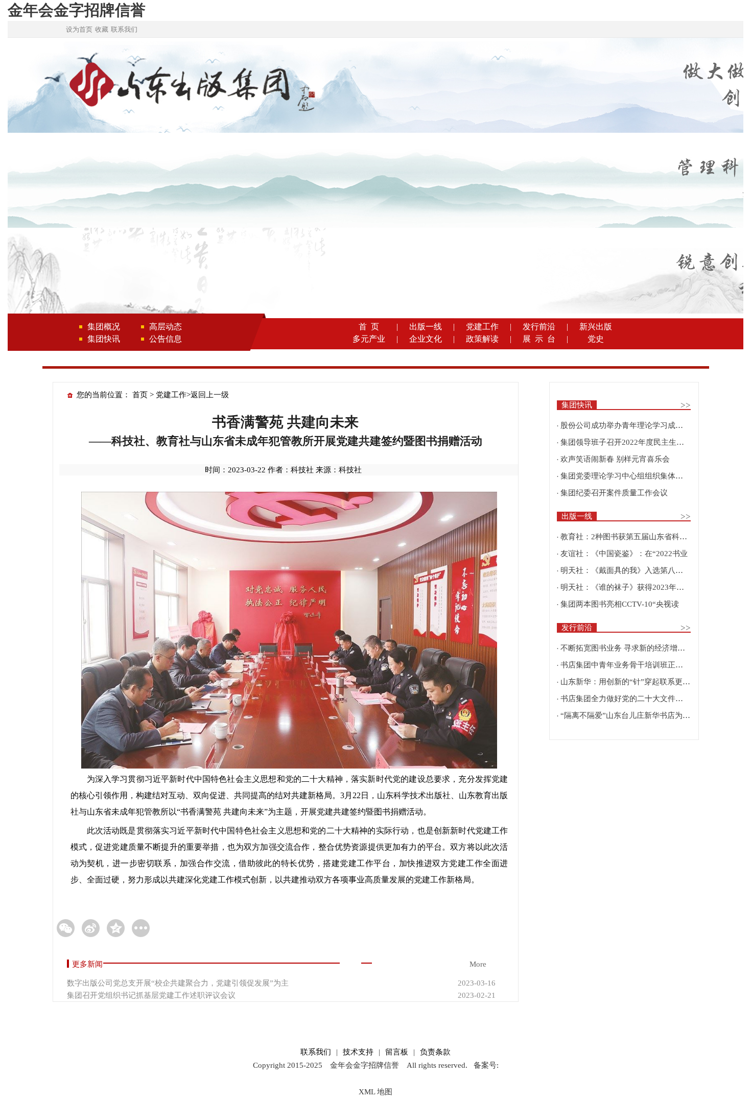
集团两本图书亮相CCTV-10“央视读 (619, 604)
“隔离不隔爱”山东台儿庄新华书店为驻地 (629, 715)
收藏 (101, 29)
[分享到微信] (66, 928)
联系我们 (124, 29)
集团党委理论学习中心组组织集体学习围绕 (633, 476)
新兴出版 (595, 326)
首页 (140, 395)
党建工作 (482, 326)
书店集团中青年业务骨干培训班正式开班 (629, 665)
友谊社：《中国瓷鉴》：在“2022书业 (624, 553)
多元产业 (369, 338)
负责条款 (435, 1052)
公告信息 (165, 338)
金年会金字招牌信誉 (77, 10)
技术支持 (358, 1052)
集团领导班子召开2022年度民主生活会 (626, 442)
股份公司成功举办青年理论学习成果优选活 (633, 425)
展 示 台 (539, 338)
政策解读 (482, 338)
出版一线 (425, 326)
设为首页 (79, 29)
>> (685, 405)
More (478, 964)
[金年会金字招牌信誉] (190, 86)
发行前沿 (539, 326)
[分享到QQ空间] (116, 928)
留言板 (396, 1052)
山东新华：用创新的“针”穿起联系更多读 (629, 682)
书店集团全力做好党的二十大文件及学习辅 (633, 698)
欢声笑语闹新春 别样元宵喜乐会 (615, 459)
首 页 (369, 326)
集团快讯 (103, 338)
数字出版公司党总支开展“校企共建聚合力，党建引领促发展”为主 (178, 983)
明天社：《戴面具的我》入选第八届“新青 (631, 570)
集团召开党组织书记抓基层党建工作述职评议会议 (151, 995)
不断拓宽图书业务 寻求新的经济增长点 (626, 648)
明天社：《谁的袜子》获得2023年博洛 (626, 587)
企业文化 (425, 338)
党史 (596, 338)
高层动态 (165, 326)
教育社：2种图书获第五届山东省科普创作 (631, 537)
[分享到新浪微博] (91, 928)
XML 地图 (375, 1092)
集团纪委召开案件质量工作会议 (614, 493)
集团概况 (103, 326)
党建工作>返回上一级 (192, 395)
